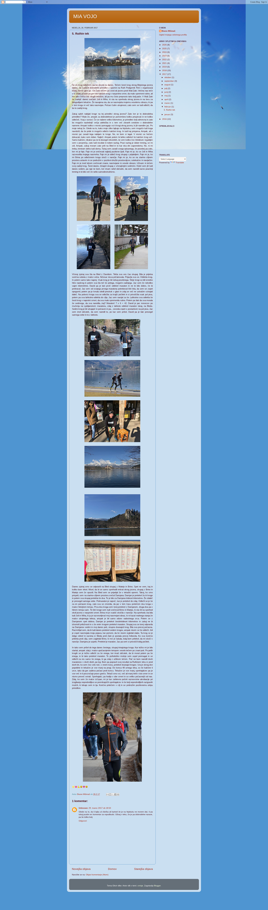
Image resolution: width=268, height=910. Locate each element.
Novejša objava (81, 868)
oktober (168, 77)
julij (166, 88)
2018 (164, 70)
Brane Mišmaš (168, 31)
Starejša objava (143, 868)
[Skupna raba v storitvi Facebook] (115, 794)
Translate (180, 163)
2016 (164, 119)
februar (167, 107)
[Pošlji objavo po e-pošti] (107, 794)
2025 (164, 49)
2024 (164, 52)
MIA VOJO (85, 16)
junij (166, 92)
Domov (112, 868)
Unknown (83, 808)
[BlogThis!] (110, 794)
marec (167, 103)
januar (167, 114)
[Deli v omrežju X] (112, 794)
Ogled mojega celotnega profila (173, 35)
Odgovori (83, 821)
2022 (164, 60)
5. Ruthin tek (169, 110)
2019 (164, 67)
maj (166, 96)
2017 (164, 74)
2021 (164, 63)
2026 (164, 45)
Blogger (157, 886)
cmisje (140, 886)
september (169, 81)
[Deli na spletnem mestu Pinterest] (118, 794)
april (166, 99)
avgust (167, 85)
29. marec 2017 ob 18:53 (100, 808)
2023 (164, 56)
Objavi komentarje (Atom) (97, 875)
